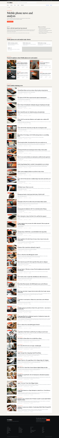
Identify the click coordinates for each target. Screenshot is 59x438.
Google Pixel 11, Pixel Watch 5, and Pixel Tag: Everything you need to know (33, 332)
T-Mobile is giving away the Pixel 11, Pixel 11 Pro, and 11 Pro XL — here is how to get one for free (34, 308)
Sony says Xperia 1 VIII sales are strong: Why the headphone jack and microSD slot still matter (34, 269)
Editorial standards (32, 431)
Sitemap (43, 432)
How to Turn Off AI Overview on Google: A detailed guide (29, 345)
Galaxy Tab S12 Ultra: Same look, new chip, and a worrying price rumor (32, 127)
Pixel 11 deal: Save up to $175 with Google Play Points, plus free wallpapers (33, 262)
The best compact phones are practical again (44, 63)
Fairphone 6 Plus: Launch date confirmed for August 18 (29, 247)
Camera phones (20, 431)
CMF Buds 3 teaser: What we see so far (25, 187)
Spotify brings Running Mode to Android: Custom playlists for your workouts (33, 164)
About (51, 0)
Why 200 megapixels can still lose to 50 (22, 73)
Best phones (8, 432)
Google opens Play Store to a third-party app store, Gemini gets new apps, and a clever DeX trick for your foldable (34, 316)
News (7, 433)
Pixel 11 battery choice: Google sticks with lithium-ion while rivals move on (32, 276)
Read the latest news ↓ (10, 21)
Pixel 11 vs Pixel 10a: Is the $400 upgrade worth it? (28, 254)
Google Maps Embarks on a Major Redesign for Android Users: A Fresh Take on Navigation (34, 391)
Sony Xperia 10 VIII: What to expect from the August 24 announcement (32, 97)
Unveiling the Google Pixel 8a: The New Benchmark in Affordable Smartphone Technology (33, 375)
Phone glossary (20, 430)
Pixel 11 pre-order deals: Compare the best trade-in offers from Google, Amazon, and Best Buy (34, 291)
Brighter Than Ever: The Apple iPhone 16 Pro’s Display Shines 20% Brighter (33, 360)
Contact (31, 432)
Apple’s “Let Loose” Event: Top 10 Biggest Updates (28, 383)
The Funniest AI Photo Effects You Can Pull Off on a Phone (30, 338)
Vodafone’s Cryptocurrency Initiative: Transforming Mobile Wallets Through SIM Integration (34, 407)
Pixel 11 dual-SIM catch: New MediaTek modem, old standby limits (31, 112)
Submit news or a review (33, 430)
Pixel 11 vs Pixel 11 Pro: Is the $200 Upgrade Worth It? (29, 324)
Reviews (8, 431)
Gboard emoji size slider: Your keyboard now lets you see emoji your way (32, 142)
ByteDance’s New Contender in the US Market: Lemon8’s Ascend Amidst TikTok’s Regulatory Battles (34, 399)
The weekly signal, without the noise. (41, 418)
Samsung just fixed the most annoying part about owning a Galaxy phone (32, 149)
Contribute (43, 431)
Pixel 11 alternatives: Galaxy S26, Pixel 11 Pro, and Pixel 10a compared (32, 216)
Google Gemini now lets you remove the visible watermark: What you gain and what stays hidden (33, 224)
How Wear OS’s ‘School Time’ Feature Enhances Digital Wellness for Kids (32, 367)
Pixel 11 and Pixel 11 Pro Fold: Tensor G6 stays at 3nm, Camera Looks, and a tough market (33, 239)
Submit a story (43, 0)
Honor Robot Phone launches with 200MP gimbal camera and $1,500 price (33, 284)
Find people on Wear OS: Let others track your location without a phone (32, 201)
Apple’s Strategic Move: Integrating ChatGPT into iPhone (29, 353)
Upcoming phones (9, 430)
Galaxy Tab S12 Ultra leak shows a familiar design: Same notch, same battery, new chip (34, 179)
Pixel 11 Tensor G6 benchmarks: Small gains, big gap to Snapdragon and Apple (34, 104)
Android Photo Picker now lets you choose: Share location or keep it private (33, 90)
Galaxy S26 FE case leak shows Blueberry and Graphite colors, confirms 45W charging (33, 120)
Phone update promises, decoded (45, 73)
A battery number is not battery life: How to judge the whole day (22, 63)
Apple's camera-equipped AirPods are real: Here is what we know (31, 171)
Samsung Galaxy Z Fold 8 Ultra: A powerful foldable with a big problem (32, 231)
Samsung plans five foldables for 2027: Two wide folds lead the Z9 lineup (32, 209)
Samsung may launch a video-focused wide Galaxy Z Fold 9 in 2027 (31, 194)
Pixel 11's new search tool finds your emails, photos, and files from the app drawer (34, 157)
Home (7, 7)
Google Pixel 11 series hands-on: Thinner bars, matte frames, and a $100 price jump (33, 300)
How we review (48, 0)
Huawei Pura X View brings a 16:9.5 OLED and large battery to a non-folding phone (33, 135)
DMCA (42, 430)
